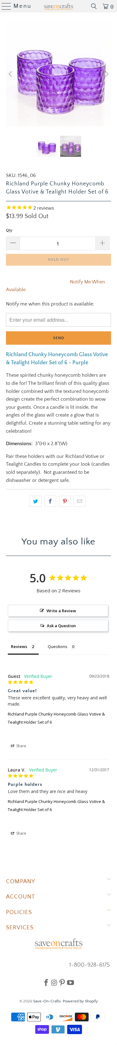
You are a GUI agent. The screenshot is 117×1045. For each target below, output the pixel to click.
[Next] (106, 74)
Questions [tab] (57, 646)
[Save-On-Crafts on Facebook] (46, 982)
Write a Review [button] (61, 610)
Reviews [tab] (19, 646)
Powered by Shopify (80, 1001)
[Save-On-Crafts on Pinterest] (62, 982)
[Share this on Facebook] (50, 501)
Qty (9, 230)
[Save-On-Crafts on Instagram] (54, 982)
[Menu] (4, 6)
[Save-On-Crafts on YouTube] (70, 982)
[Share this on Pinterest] (65, 501)
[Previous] (11, 74)
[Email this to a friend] (79, 501)
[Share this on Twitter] (35, 501)
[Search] (94, 6)
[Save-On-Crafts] (58, 6)
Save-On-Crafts (47, 1001)
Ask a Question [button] (61, 625)
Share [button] (20, 746)
